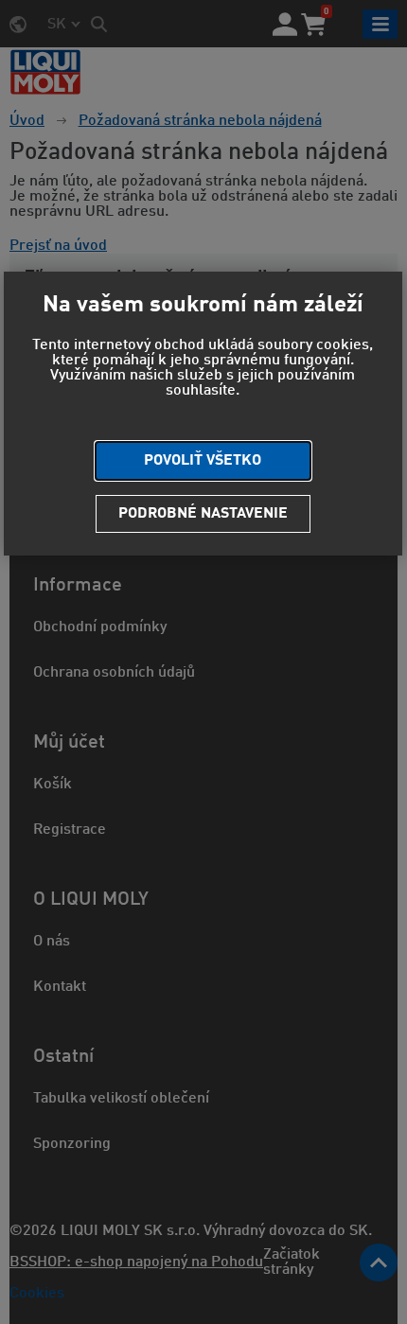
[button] (203, 461)
